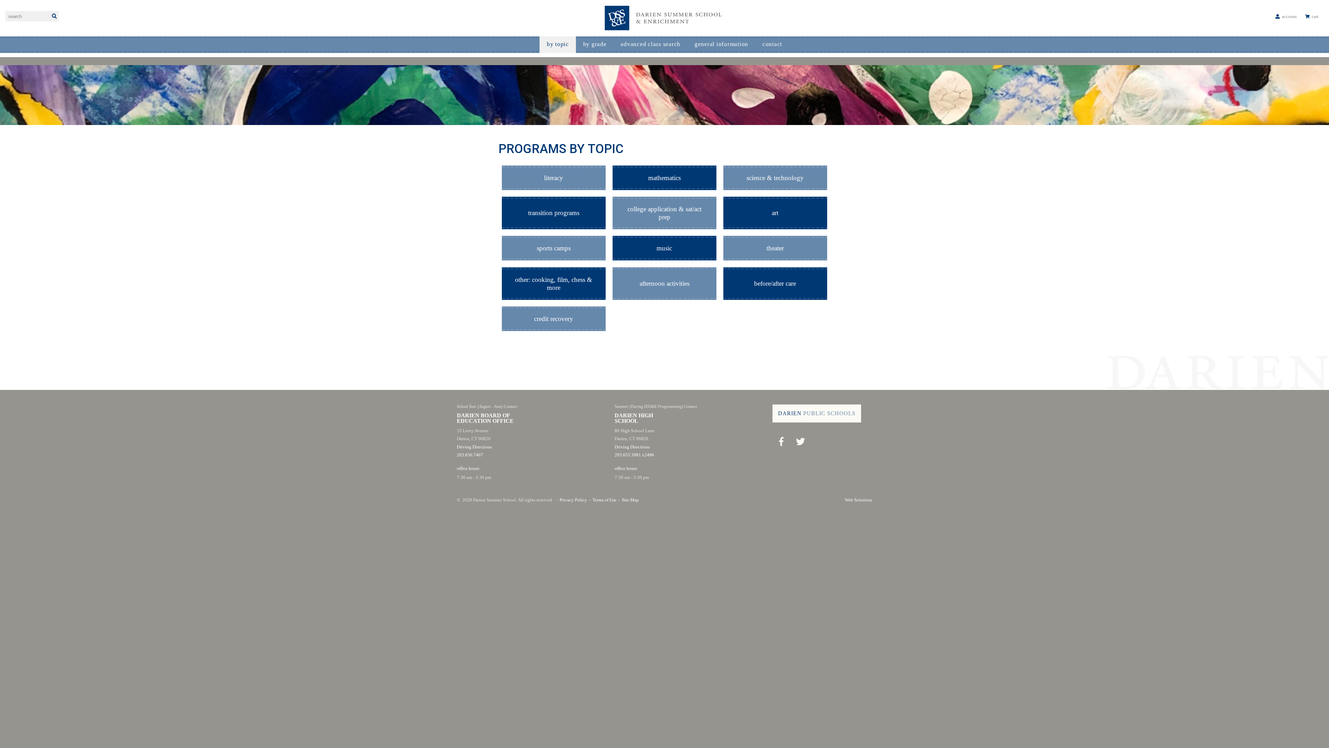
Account (1289, 16)
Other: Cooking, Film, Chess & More (553, 283)
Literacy (553, 177)
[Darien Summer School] (664, 18)
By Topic (558, 44)
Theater (775, 248)
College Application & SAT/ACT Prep (664, 213)
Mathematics (664, 177)
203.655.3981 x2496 (634, 454)
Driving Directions (474, 446)
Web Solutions (858, 499)
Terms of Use (604, 499)
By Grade (595, 44)
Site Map (630, 499)
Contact (772, 44)
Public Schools (817, 413)
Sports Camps (554, 248)
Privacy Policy (573, 499)
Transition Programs (553, 212)
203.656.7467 (470, 454)
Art (775, 212)
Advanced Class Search (650, 44)
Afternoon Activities (664, 283)
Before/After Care (775, 283)
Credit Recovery (553, 318)
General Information (721, 44)
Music (664, 248)
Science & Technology (775, 177)
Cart (1315, 16)
